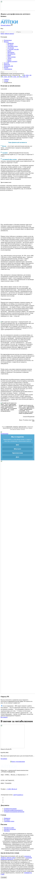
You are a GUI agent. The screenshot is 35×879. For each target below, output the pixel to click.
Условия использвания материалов (14, 811)
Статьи (6, 81)
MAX (17, 445)
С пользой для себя (13, 49)
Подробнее (4, 758)
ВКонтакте (17, 449)
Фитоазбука (10, 52)
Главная (6, 79)
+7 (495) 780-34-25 (11, 789)
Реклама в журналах (10, 829)
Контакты (7, 830)
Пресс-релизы (11, 57)
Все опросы (4, 717)
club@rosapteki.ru (18, 794)
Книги (9, 60)
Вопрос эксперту (12, 61)
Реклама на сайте (9, 827)
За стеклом (10, 47)
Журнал (6, 41)
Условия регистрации (10, 808)
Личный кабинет (6, 25)
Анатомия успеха (12, 46)
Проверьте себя (8, 66)
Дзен (17, 457)
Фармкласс (10, 43)
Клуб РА (6, 63)
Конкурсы (7, 64)
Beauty (9, 51)
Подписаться (8, 40)
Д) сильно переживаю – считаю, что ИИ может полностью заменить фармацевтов (17, 714)
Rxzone (6, 67)
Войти (2, 33)
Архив (9, 58)
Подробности (11, 54)
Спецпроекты (8, 69)
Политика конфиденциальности (13, 810)
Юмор (9, 55)
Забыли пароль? (9, 33)
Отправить (17, 715)
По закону (10, 44)
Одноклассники (17, 453)
